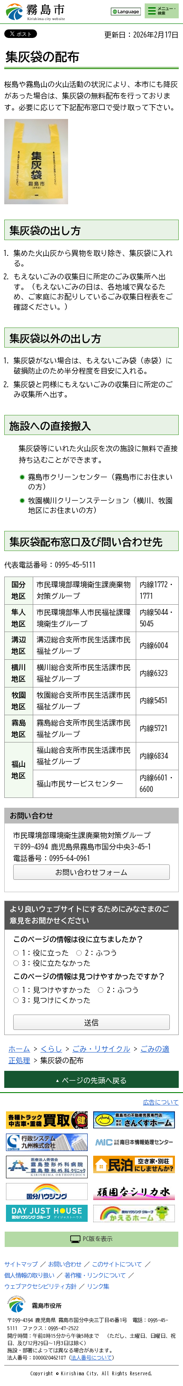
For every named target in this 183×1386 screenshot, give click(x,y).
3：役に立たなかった (56, 963)
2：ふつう (101, 953)
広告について (161, 1102)
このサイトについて (117, 1264)
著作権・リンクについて (95, 1276)
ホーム (19, 1049)
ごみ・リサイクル (101, 1049)
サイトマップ (20, 1264)
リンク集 (98, 1287)
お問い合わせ (64, 1264)
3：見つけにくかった (56, 1000)
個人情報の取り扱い (29, 1276)
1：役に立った (45, 953)
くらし (51, 1049)
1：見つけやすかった (56, 990)
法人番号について (91, 1357)
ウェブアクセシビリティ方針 (40, 1287)
